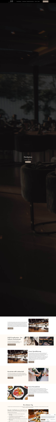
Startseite (26, 159)
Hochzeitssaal (24, 1)
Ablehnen (48, 419)
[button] (45, 1)
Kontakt (39, 1)
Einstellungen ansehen (53, 419)
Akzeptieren (43, 419)
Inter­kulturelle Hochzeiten (30, 1)
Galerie (36, 1)
